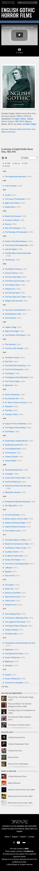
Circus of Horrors (11, 273)
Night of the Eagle (12, 331)
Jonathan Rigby (29, 123)
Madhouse (9, 661)
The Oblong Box (11, 505)
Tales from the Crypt (12, 596)
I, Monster (8, 567)
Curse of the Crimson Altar (15, 477)
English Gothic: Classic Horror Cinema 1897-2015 (17, 120)
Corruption (9, 473)
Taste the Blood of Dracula (15, 526)
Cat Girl (8, 195)
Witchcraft (8, 385)
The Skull (8, 410)
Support (15, 836)
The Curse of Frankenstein (15, 199)
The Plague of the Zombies (15, 427)
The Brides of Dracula (13, 269)
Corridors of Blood (12, 220)
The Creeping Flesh (12, 614)
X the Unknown (11, 185)
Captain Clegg (10, 327)
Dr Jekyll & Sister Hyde (14, 555)
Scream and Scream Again (15, 522)
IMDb (27, 848)
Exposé (8, 674)
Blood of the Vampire (13, 216)
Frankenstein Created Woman (16, 440)
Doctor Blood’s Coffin (13, 314)
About (7, 836)
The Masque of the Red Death (16, 377)
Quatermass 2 (10, 207)
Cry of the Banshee (12, 514)
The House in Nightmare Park (16, 618)
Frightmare (9, 649)
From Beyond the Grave (14, 653)
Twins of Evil (10, 575)
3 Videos (19, 52)
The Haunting (10, 344)
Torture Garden (10, 460)
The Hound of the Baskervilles (16, 245)
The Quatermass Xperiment (15, 176)
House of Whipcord (12, 657)
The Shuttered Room (13, 448)
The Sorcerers (10, 452)
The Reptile (9, 431)
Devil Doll (8, 361)
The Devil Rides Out (12, 481)
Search (23, 836)
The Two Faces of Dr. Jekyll (15, 296)
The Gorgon (9, 373)
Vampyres (9, 665)
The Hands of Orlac (12, 285)
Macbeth (8, 571)
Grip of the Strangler (12, 228)
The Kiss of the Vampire (14, 348)
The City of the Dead (13, 277)
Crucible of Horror (12, 551)
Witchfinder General (12, 492)
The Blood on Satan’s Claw (15, 547)
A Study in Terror (11, 414)
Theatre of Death (11, 456)
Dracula (8, 224)
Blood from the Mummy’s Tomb (17, 544)
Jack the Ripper (11, 249)
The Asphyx (9, 584)
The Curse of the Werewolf (15, 310)
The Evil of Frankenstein (14, 369)
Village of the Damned (13, 300)
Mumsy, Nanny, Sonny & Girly (16, 518)
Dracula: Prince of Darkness (15, 423)
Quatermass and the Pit (14, 444)
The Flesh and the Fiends (15, 281)
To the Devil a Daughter (14, 682)
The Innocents (10, 318)
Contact (31, 836)
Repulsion (9, 406)
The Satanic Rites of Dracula (16, 625)
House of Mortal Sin (12, 678)
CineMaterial (28, 851)
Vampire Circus (11, 604)
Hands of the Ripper (12, 559)
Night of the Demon (12, 203)
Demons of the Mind (12, 592)
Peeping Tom (10, 289)
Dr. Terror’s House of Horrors (16, 402)
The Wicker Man (11, 633)
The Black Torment (12, 357)
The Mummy (9, 259)
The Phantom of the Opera (15, 335)
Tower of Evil (10, 600)
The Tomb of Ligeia (12, 381)
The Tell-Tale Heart (12, 292)
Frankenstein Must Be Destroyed (17, 501)
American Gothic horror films (20, 129)
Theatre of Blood (11, 629)
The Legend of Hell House (15, 621)
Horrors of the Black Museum (16, 241)
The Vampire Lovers (12, 530)
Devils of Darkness (12, 394)
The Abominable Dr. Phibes (15, 540)
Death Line (9, 588)
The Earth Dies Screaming (15, 365)
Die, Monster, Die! (12, 398)
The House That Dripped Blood (17, 563)
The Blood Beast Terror (14, 470)
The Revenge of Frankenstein (16, 232)
